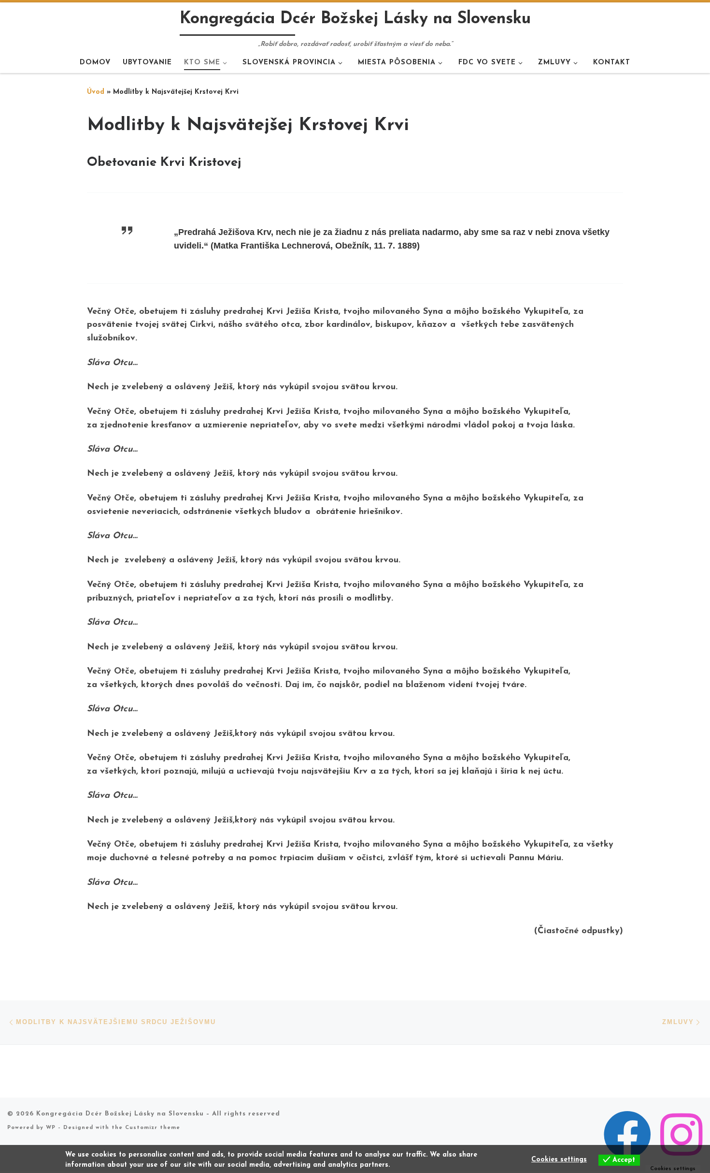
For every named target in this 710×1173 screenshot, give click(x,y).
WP (51, 1127)
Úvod (95, 92)
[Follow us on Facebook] (627, 1135)
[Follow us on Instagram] (681, 1135)
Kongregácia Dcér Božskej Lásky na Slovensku (120, 1114)
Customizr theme (152, 1127)
